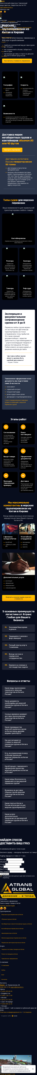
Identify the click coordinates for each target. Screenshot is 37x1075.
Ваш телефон (4, 871)
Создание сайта (6, 1016)
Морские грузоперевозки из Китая (12, 914)
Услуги (3, 42)
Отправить (4, 874)
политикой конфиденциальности (19, 1071)
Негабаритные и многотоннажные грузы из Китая (16, 924)
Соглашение (27, 1012)
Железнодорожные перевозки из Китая (13, 938)
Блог (2, 51)
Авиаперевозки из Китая (9, 933)
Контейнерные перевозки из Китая (12, 928)
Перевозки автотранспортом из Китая (13, 942)
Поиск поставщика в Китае (9, 954)
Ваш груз (3, 859)
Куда (1, 867)
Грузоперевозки (6, 37)
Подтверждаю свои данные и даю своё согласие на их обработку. (19, 877)
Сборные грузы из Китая (8, 919)
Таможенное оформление (9, 958)
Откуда (2, 864)
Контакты (4, 56)
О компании (5, 33)
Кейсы (3, 47)
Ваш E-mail (3, 869)
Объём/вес (3, 862)
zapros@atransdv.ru (6, 7)
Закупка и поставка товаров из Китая (12, 949)
